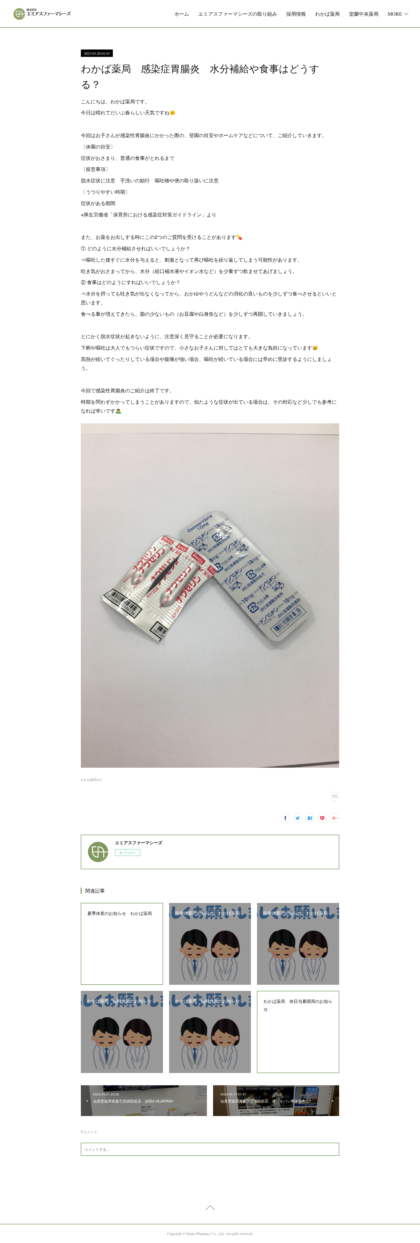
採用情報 (296, 13)
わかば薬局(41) (91, 780)
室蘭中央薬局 (363, 13)
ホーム (181, 13)
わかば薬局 (327, 13)
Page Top (210, 1208)
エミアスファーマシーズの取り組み (237, 13)
